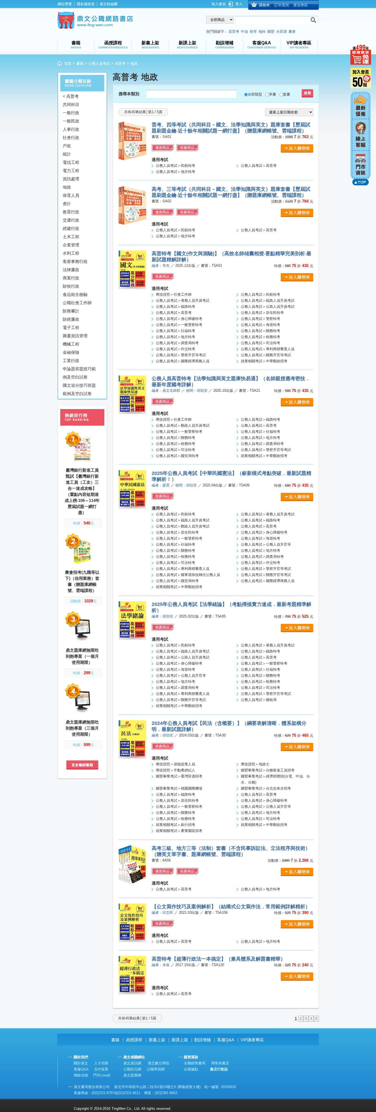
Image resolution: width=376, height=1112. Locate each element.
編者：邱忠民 (162, 912)
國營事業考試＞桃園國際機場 (179, 788)
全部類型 (255, 94)
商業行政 (71, 278)
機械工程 (71, 344)
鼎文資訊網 (132, 1063)
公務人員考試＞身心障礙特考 (179, 319)
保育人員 (71, 195)
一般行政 (71, 112)
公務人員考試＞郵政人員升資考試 (182, 425)
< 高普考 (71, 96)
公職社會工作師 (77, 302)
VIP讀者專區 (252, 1039)
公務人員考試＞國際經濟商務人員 (182, 361)
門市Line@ (101, 1075)
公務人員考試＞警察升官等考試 (181, 355)
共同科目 (71, 104)
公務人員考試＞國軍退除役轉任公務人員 (188, 575)
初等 (253, 31)
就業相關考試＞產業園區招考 (179, 831)
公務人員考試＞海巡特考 (260, 325)
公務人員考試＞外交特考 (175, 349)
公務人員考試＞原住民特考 (262, 313)
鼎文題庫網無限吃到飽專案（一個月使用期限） (82, 656)
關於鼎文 (81, 1063)
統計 (67, 154)
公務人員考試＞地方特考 (175, 172)
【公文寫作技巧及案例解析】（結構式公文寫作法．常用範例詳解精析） (231, 906)
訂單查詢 (281, 5)
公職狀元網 (132, 1069)
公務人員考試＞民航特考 (175, 166)
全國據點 (191, 1069)
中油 (244, 31)
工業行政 (71, 360)
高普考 (233, 31)
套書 (286, 94)
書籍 (79, 63)
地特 (262, 31)
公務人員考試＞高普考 (259, 166)
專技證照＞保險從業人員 (175, 764)
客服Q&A (225, 1039)
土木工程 (71, 236)
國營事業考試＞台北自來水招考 (266, 788)
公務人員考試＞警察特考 (260, 319)
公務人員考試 (99, 63)
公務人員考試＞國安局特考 (177, 456)
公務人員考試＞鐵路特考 (175, 306)
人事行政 (71, 129)
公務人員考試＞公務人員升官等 (266, 544)
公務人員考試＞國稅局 (259, 700)
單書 (272, 94)
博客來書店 (220, 1063)
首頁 (67, 63)
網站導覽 (65, 4)
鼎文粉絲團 (109, 4)
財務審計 (71, 311)
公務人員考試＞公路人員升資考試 (268, 306)
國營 (270, 31)
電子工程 (71, 327)
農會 (292, 31)
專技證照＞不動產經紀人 (175, 770)
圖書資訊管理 (75, 335)
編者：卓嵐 (161, 965)
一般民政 (71, 121)
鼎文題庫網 (132, 1075)
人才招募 (101, 1063)
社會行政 (71, 137)
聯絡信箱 (81, 1075)
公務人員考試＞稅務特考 (260, 337)
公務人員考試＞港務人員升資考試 (182, 300)
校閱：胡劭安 (197, 390)
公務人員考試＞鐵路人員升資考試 (268, 300)
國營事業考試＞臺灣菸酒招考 (179, 776)
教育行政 (71, 212)
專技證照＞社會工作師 (174, 294)
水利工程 (71, 253)
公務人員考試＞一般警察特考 (179, 325)
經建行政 (71, 228)
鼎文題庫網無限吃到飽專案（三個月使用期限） (82, 728)
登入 (239, 4)
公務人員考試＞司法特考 (260, 343)
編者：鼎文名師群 (166, 390)
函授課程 (134, 1039)
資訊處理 (71, 178)
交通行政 (71, 220)
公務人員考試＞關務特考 (260, 331)
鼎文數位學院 (158, 1063)
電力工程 (71, 170)
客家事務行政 (75, 261)
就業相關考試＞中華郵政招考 (264, 361)
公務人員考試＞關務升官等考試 (266, 355)
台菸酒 (281, 31)
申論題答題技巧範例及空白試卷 (79, 372)
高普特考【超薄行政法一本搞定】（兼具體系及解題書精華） (218, 959)
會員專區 (300, 5)
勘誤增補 (202, 1039)
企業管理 (71, 245)
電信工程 (71, 162)
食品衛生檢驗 (75, 294)
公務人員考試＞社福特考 (175, 331)
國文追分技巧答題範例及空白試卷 (79, 389)
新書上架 (157, 1039)
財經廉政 (71, 319)
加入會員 (218, 4)
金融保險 (71, 352)
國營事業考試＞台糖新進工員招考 (268, 770)
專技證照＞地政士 (255, 764)
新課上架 (179, 1039)
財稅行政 (71, 286)
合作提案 (101, 1069)
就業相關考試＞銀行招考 (175, 825)
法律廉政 (71, 269)
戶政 (67, 145)
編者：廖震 (161, 485)
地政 (67, 187)
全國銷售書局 (194, 1063)
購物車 (264, 5)
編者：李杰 (161, 265)
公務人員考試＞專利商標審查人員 (268, 349)
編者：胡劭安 (162, 616)
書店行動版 (219, 1069)
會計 (67, 203)
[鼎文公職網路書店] (95, 20)
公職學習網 (156, 1069)
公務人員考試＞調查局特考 (177, 343)
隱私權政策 (86, 4)
